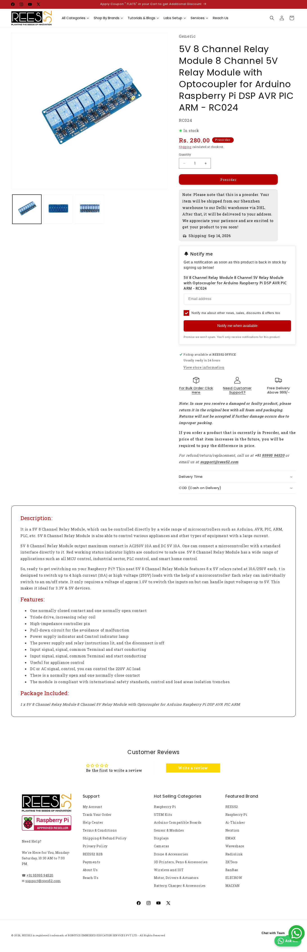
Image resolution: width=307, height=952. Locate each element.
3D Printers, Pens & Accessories (181, 862)
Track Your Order (97, 814)
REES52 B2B (93, 854)
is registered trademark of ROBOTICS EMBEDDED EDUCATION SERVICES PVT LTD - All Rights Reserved (99, 935)
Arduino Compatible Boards (178, 822)
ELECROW (233, 878)
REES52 (231, 807)
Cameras (161, 846)
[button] (272, 18)
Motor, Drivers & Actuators (176, 878)
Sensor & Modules (169, 830)
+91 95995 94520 (40, 875)
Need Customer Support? (237, 390)
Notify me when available (237, 326)
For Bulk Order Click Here (196, 390)
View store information (203, 367)
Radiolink (234, 854)
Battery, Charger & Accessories (180, 885)
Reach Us (90, 878)
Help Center (93, 822)
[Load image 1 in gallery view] (26, 209)
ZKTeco (231, 862)
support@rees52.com (43, 881)
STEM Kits (163, 814)
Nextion (232, 830)
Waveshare (234, 846)
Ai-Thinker (235, 822)
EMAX (230, 838)
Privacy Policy (95, 846)
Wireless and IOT (169, 870)
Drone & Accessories (171, 854)
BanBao (231, 870)
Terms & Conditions (100, 830)
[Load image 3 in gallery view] (89, 209)
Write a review (193, 767)
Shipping (185, 147)
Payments (91, 862)
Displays (161, 838)
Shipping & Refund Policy (105, 838)
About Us (90, 870)
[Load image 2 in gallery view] (58, 209)
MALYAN (232, 885)
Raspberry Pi (165, 807)
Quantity (185, 154)
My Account (92, 807)
